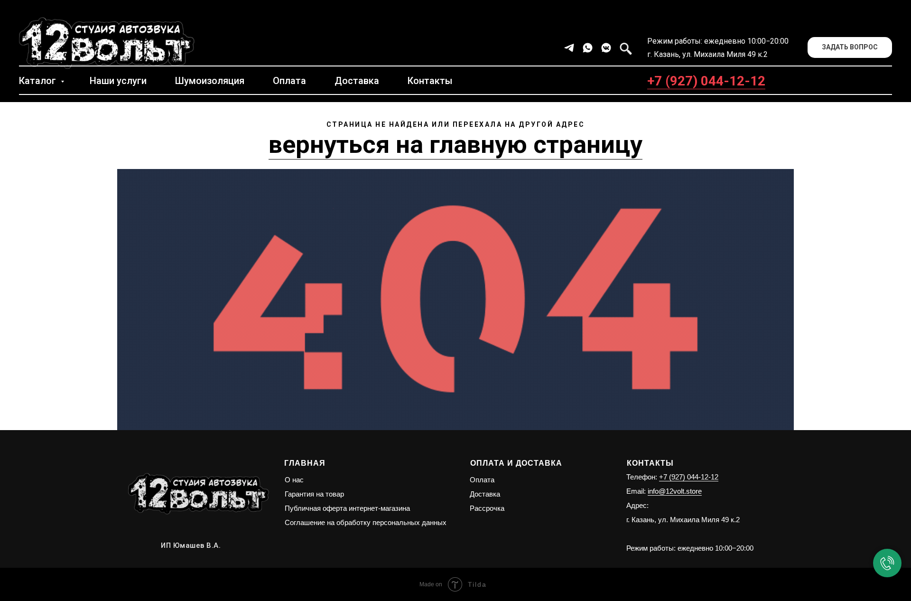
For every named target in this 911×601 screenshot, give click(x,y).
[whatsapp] (588, 48)
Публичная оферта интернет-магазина (347, 508)
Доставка (357, 80)
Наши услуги (118, 80)
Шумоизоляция (209, 80)
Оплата (289, 80)
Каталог (38, 80)
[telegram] (569, 48)
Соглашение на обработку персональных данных (365, 522)
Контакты (430, 80)
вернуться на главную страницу (455, 144)
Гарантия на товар (314, 494)
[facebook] (625, 48)
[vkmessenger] (606, 48)
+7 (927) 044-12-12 (706, 81)
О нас (294, 480)
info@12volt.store (675, 491)
